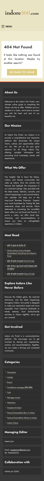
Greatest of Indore (14, 407)
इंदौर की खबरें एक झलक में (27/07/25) (20, 261)
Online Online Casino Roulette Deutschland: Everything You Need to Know (21, 253)
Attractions (11, 402)
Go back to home (22, 72)
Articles (10, 377)
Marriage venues (13, 397)
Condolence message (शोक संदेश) (20, 387)
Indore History (12, 423)
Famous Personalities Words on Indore (22, 417)
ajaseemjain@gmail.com (20, 449)
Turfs (9, 392)
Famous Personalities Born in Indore (21, 412)
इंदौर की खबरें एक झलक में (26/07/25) (20, 274)
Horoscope (11, 372)
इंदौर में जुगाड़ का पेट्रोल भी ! (16, 245)
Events (9, 382)
